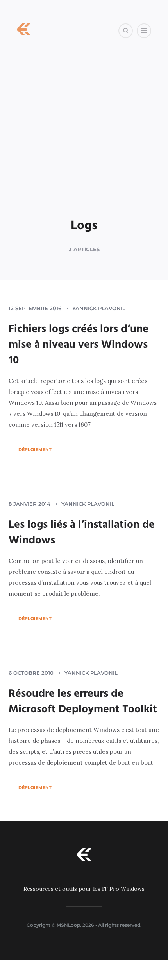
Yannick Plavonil (98, 308)
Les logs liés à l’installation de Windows (82, 532)
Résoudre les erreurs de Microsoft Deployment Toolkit (83, 701)
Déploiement (35, 449)
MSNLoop (68, 925)
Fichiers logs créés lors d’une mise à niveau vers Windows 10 (78, 344)
